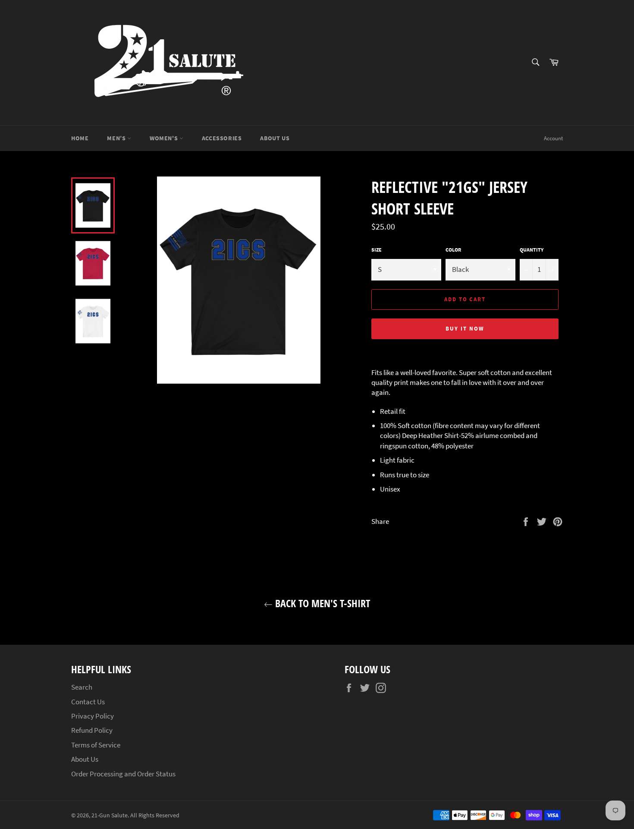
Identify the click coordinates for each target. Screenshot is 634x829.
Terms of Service (95, 745)
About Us (274, 138)
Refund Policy (92, 730)
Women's (164, 138)
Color (453, 249)
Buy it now (465, 328)
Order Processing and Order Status (123, 774)
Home (79, 138)
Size (376, 249)
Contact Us (88, 701)
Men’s (117, 138)
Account (553, 138)
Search (81, 687)
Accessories (222, 138)
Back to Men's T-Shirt (321, 603)
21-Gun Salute (109, 815)
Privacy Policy (92, 716)
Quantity (531, 249)
